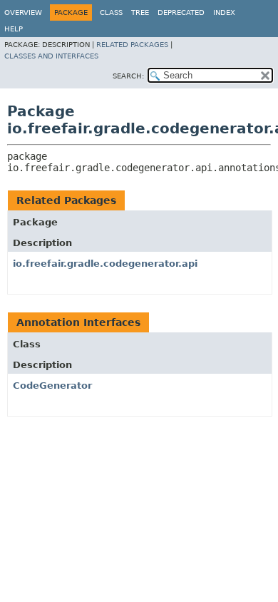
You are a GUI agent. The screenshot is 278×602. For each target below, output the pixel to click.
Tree (140, 12)
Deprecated (181, 12)
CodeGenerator (52, 385)
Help (13, 29)
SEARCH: (128, 76)
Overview (23, 12)
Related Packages (132, 45)
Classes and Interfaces (51, 56)
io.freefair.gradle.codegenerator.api (105, 263)
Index (224, 12)
